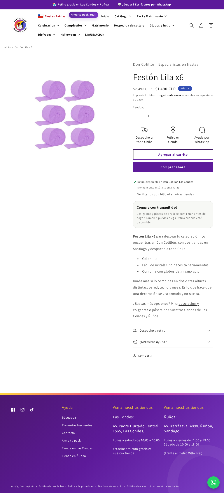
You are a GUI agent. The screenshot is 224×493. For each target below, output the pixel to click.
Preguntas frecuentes (77, 425)
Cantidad (138, 107)
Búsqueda (69, 417)
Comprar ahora (173, 167)
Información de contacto (164, 486)
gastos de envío (171, 95)
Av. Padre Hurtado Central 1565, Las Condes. (136, 428)
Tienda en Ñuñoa (74, 456)
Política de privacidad (80, 486)
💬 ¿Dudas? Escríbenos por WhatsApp (144, 4)
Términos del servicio (110, 486)
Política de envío (136, 486)
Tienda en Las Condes (77, 448)
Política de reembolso (51, 486)
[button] (191, 25)
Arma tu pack (71, 440)
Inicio (7, 47)
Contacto (68, 433)
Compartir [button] (145, 355)
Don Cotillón (27, 486)
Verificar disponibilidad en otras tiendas (165, 194)
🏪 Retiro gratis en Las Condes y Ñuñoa (81, 4)
